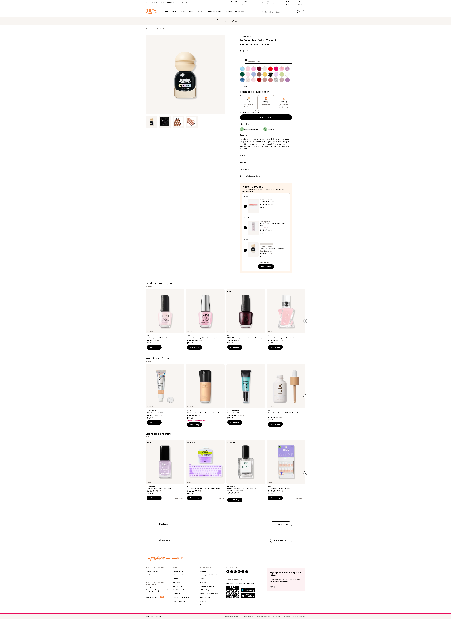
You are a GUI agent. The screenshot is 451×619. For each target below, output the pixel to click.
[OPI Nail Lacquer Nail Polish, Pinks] (165, 316)
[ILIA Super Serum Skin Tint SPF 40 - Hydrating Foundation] (286, 392)
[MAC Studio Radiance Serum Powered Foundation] (205, 392)
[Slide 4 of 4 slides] (192, 122)
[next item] (305, 321)
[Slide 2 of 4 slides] (165, 122)
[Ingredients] (266, 169)
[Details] (266, 156)
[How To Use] (266, 162)
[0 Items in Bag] (304, 11)
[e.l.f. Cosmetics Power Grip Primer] (245, 391)
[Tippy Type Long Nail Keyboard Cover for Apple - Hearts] (205, 467)
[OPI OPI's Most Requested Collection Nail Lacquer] (245, 316)
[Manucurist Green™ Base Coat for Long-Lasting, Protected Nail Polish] (245, 468)
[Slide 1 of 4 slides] (151, 122)
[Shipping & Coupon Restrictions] (266, 176)
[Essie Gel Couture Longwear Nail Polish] (286, 316)
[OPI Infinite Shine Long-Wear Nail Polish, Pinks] (205, 316)
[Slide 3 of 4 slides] (178, 122)
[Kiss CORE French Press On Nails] (286, 467)
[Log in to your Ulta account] (298, 11)
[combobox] (266, 61)
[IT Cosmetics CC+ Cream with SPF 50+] (165, 391)
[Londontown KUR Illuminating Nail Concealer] (165, 467)
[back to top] (443, 611)
